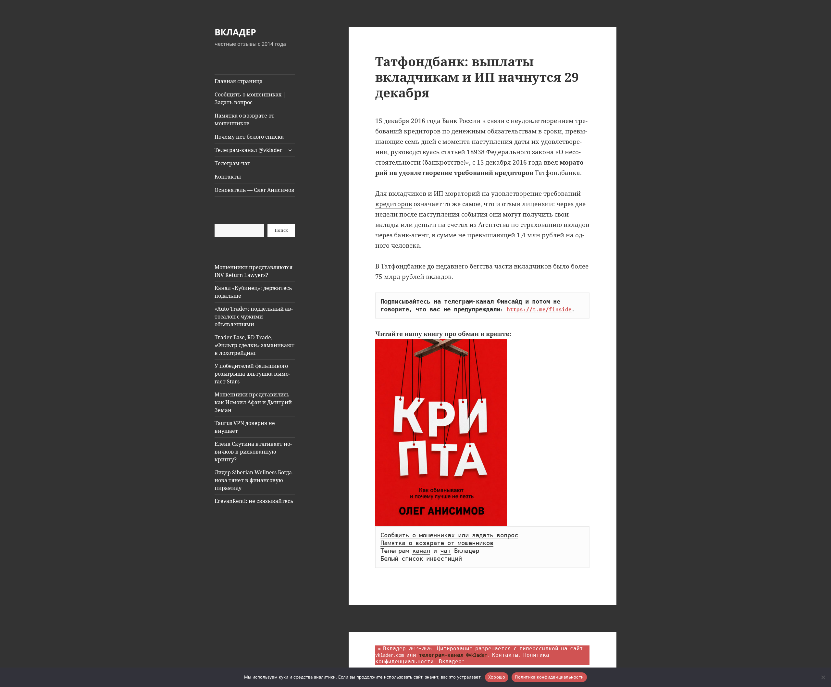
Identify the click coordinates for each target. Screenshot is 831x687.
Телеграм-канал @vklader (248, 150)
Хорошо (496, 677)
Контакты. (506, 655)
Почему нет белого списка (249, 136)
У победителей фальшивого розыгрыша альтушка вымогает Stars (252, 373)
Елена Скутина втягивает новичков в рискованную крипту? (253, 451)
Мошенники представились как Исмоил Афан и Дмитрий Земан (253, 402)
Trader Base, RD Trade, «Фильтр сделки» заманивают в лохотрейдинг (254, 345)
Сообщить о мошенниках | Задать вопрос (250, 98)
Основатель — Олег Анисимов (254, 190)
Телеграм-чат (232, 163)
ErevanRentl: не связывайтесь (254, 501)
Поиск (281, 230)
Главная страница (239, 81)
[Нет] (823, 677)
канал (421, 551)
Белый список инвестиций (421, 559)
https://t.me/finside (539, 309)
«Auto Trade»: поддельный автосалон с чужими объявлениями (254, 316)
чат (445, 551)
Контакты (228, 176)
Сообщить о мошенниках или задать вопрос (449, 535)
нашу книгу (423, 334)
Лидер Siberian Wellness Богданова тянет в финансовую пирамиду (254, 480)
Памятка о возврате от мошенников (244, 119)
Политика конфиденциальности (549, 677)
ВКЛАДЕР (235, 32)
